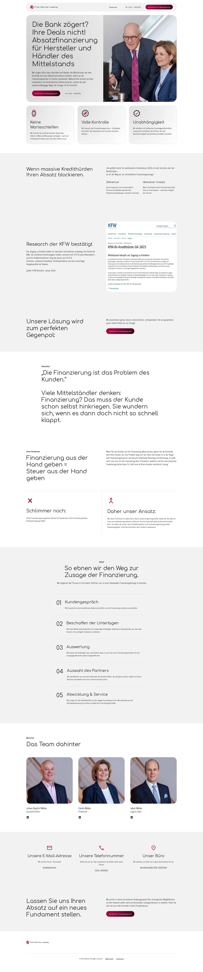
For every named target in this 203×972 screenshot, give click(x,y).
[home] (44, 7)
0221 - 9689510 (101, 870)
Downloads (113, 7)
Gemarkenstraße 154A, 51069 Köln (153, 867)
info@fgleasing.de (49, 867)
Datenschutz (109, 958)
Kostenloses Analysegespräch (159, 7)
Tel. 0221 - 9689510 (133, 7)
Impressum (120, 958)
